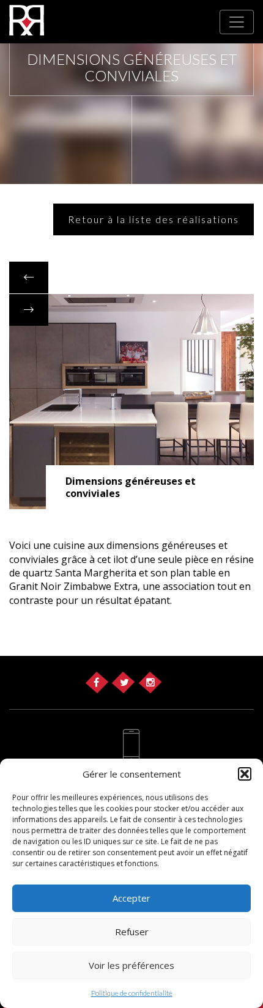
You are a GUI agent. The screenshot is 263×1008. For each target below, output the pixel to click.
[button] (245, 774)
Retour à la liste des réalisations (153, 219)
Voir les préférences (131, 965)
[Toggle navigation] (237, 22)
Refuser (132, 931)
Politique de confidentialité (131, 993)
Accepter (131, 898)
